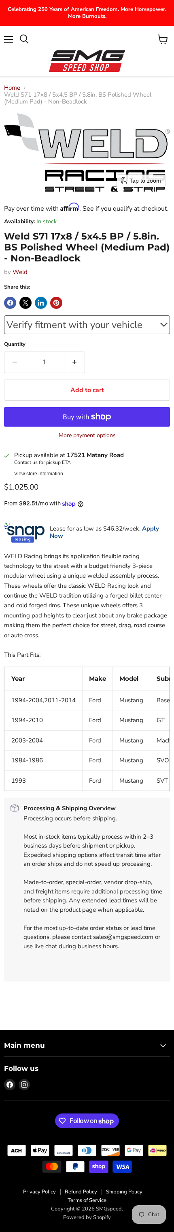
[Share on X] (25, 303)
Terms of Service (87, 1200)
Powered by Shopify (87, 1217)
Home (12, 87)
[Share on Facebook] (10, 303)
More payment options (87, 435)
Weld (20, 272)
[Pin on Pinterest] (56, 303)
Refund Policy (81, 1191)
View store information (38, 474)
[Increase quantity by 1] (74, 362)
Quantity (14, 344)
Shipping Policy (124, 1191)
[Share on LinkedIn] (41, 303)
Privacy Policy (39, 1191)
